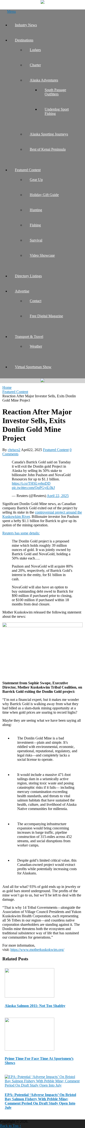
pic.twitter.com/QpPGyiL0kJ (33, 488)
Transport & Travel (29, 337)
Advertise (22, 291)
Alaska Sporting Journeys (49, 134)
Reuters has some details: (21, 533)
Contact (35, 301)
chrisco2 (14, 450)
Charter (35, 65)
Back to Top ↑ (10, 1126)
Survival (36, 240)
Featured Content (28, 170)
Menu (11, 11)
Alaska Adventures (44, 80)
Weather (36, 346)
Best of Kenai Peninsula (48, 149)
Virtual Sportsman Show (33, 367)
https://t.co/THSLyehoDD (31, 483)
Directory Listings (28, 276)
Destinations (24, 40)
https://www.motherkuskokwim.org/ (37, 950)
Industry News (26, 25)
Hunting (36, 210)
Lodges (35, 50)
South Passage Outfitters (55, 92)
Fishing (35, 225)
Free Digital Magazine (46, 316)
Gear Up (36, 180)
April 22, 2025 (58, 496)
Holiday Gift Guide (44, 195)
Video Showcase (42, 255)
